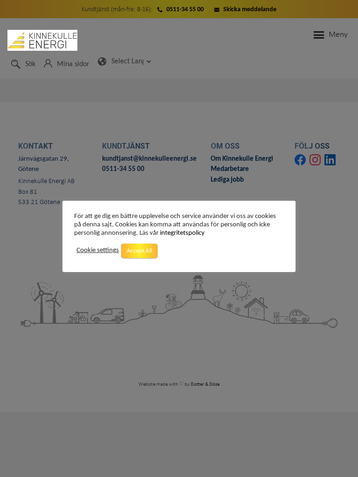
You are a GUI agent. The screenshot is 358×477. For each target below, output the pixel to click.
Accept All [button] (139, 251)
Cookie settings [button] (97, 250)
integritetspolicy (182, 233)
